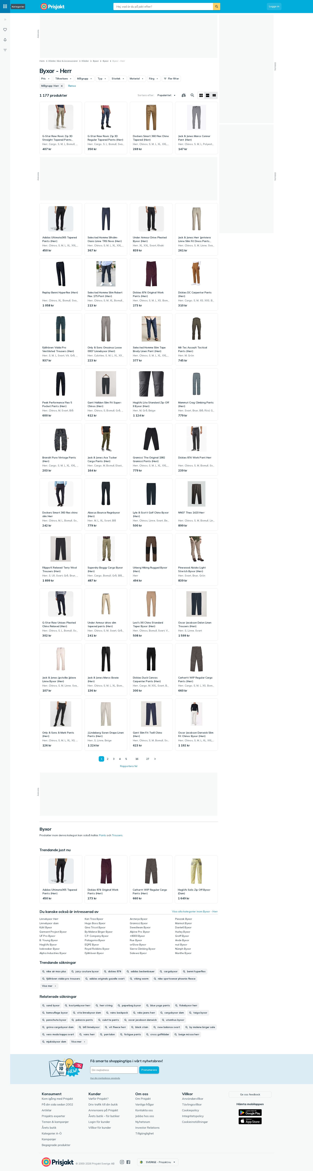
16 (136, 759)
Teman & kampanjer (55, 1122)
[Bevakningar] (5, 39)
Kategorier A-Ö (52, 1133)
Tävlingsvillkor (192, 1104)
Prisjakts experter (53, 1116)
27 (147, 759)
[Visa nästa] (154, 759)
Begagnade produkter (56, 1145)
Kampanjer (49, 1139)
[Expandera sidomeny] (5, 19)
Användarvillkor (192, 1098)
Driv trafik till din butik (103, 1104)
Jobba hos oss (144, 1116)
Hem (42, 61)
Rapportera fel (128, 766)
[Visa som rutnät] (201, 95)
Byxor (96, 61)
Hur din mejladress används (105, 1078)
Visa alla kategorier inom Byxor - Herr (195, 911)
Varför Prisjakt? (98, 1098)
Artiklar (46, 1110)
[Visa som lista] (207, 95)
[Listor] (5, 29)
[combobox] (163, 6)
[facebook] (128, 1162)
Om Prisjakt (143, 1098)
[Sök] (216, 6)
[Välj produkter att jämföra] (183, 95)
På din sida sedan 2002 (57, 1104)
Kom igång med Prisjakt (57, 1098)
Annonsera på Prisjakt (103, 1110)
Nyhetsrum (142, 1122)
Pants (102, 835)
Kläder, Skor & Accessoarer (63, 61)
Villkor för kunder (99, 1127)
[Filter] (5, 50)
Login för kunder (99, 1122)
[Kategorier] (5, 6)
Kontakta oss (144, 1110)
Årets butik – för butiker (104, 1116)
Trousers (117, 835)
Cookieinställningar (195, 1122)
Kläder (85, 61)
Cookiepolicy (190, 1110)
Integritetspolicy (193, 1116)
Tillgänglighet (144, 1133)
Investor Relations (147, 1127)
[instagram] (122, 1162)
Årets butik (49, 1127)
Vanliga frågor (144, 1104)
